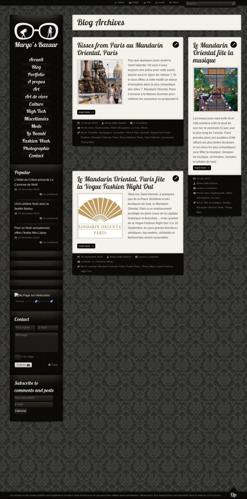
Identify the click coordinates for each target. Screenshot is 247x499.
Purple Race (133, 266)
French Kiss (132, 132)
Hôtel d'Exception (120, 127)
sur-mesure (167, 137)
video (176, 2)
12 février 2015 (89, 123)
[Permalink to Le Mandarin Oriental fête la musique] (214, 51)
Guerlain (145, 132)
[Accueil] (36, 59)
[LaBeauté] (36, 133)
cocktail (92, 266)
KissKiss (85, 137)
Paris (115, 137)
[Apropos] (36, 81)
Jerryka (227, 202)
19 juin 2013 (204, 178)
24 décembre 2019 (28, 189)
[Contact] (36, 155)
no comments (50, 194)
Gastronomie (102, 127)
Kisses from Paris (160, 132)
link (149, 2)
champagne (105, 132)
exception (118, 132)
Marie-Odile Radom (115, 123)
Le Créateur (98, 261)
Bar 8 (84, 132)
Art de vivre (87, 127)
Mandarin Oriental (101, 137)
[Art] (36, 88)
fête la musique (212, 202)
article (121, 2)
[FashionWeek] (36, 140)
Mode (144, 127)
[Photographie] (36, 147)
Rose (140, 137)
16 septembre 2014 (92, 256)
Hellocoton (45, 301)
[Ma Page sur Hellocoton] (32, 295)
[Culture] (36, 103)
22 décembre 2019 (28, 213)
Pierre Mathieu (128, 137)
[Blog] (36, 66)
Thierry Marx (87, 142)
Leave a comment (148, 256)
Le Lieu (135, 127)
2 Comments (140, 123)
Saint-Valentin (152, 137)
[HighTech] (36, 111)
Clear (55, 364)
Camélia (92, 132)
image (135, 2)
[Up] (233, 493)
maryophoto (29, 301)
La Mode (86, 261)
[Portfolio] (36, 74)
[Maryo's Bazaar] (36, 48)
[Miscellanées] (36, 118)
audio (161, 2)
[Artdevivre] (36, 96)
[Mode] (36, 125)
